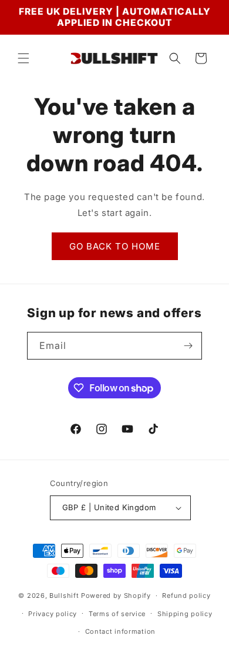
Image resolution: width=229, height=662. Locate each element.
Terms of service (117, 614)
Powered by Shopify (116, 595)
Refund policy (186, 595)
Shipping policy (185, 614)
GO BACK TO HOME (114, 246)
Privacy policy (52, 614)
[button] (23, 58)
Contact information (120, 631)
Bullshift (64, 595)
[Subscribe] (188, 346)
